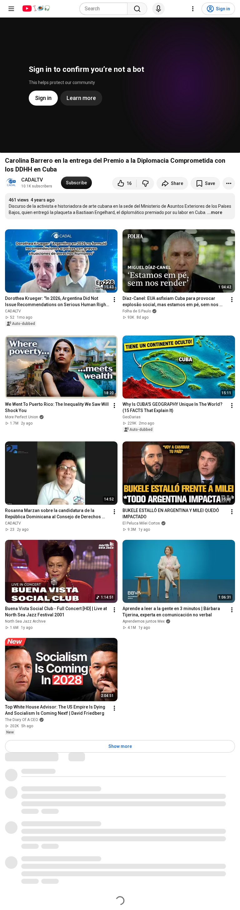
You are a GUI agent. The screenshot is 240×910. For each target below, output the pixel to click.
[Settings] (193, 8)
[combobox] (105, 8)
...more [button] (214, 212)
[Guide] (11, 8)
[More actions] (228, 183)
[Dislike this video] (145, 183)
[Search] (137, 8)
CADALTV (32, 180)
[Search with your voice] (158, 8)
